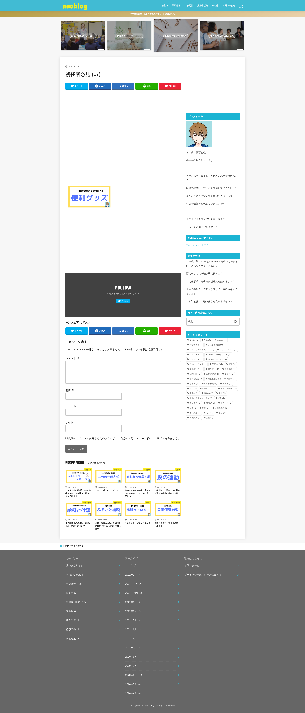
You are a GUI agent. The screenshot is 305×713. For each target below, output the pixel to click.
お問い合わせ (228, 5)
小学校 (194, 384)
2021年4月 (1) (133, 638)
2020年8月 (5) (133, 657)
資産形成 (73, 638)
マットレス (196, 359)
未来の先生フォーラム (201, 398)
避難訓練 (195, 417)
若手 (209, 413)
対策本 (231, 379)
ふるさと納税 (215, 345)
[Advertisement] (123, 114)
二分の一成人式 (198, 364)
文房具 (194, 393)
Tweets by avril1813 (197, 245)
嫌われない (214, 379)
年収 (193, 388)
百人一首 (226, 403)
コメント (72, 358)
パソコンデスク (228, 350)
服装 (222, 393)
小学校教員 (210, 384)
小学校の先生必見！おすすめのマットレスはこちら (152, 14)
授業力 (165, 5)
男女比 (210, 403)
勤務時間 (195, 374)
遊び (222, 413)
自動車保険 (221, 408)
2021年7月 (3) (133, 620)
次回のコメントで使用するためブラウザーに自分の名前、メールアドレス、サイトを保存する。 (124, 438)
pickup (221, 340)
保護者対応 (196, 369)
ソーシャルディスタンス (202, 350)
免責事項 (229, 369)
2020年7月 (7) (133, 666)
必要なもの (208, 388)
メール (71, 406)
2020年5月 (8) (133, 684)
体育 (231, 364)
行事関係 (189, 5)
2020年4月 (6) (133, 693)
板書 (221, 398)
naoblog (74, 5)
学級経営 (176, 5)
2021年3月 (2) (133, 647)
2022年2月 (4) (133, 565)
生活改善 (195, 403)
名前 (69, 390)
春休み (208, 393)
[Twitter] (123, 301)
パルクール (196, 354)
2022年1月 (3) (133, 574)
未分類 (71, 611)
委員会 (228, 374)
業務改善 (73, 620)
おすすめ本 (196, 345)
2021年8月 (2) (133, 611)
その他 (215, 5)
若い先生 (195, 413)
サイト (69, 422)
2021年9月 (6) (133, 602)
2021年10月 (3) (133, 593)
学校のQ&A (75, 574)
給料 (205, 408)
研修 (193, 408)
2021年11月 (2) (133, 584)
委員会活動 (196, 379)
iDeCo (194, 340)
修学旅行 (213, 369)
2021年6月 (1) (133, 629)
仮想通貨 (217, 364)
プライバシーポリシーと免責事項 (203, 574)
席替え (227, 384)
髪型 (209, 417)
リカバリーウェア (217, 359)
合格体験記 (212, 374)
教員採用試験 (229, 388)
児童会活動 (202, 5)
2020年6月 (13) (133, 675)
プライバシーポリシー (219, 354)
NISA (208, 340)
